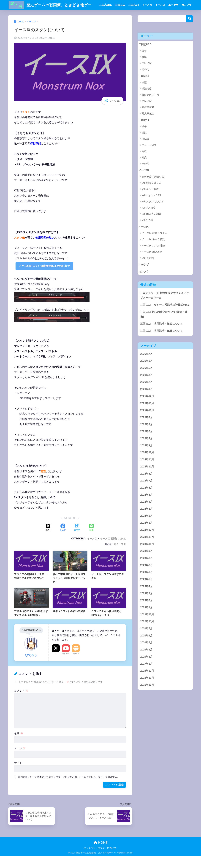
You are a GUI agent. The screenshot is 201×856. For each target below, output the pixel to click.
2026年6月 (146, 360)
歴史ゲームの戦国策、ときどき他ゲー (58, 5)
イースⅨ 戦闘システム (113, 538)
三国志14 (133, 4)
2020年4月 (146, 649)
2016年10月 (147, 684)
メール (20, 748)
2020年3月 (146, 656)
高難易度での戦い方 (153, 176)
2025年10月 (147, 410)
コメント (21, 690)
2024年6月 (146, 487)
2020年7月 (146, 628)
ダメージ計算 (149, 145)
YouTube (65, 654)
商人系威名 (148, 113)
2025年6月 (146, 431)
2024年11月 (147, 459)
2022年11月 (147, 621)
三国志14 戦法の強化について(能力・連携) (163, 314)
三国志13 (120, 4)
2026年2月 (146, 382)
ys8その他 (147, 220)
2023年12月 (147, 529)
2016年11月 (147, 677)
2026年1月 (146, 389)
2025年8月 (146, 424)
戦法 (144, 132)
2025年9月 (146, 417)
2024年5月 (146, 494)
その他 (145, 69)
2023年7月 (146, 565)
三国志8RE (105, 4)
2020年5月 (146, 642)
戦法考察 (147, 88)
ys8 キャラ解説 (150, 189)
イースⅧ (147, 4)
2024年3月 (146, 508)
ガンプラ (187, 4)
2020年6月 (146, 635)
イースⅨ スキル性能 (153, 245)
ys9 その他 (148, 258)
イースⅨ (160, 4)
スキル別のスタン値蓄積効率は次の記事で (44, 265)
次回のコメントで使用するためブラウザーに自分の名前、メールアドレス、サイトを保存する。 (68, 777)
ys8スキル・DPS (151, 195)
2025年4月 (146, 438)
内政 (144, 151)
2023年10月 (147, 543)
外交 (144, 157)
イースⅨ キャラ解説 (153, 239)
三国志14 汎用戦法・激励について (161, 323)
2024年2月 (146, 515)
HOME (102, 843)
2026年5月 (146, 367)
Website (76, 654)
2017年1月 (146, 663)
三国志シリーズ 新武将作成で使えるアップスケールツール (164, 295)
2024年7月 (146, 480)
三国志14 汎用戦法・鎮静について (161, 330)
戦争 (144, 50)
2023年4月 (146, 586)
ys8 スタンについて (153, 201)
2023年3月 (146, 593)
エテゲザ (173, 4)
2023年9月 (146, 551)
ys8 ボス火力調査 (151, 213)
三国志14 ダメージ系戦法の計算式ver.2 (164, 304)
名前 (18, 733)
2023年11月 (147, 536)
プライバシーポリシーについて (100, 848)
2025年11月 (147, 403)
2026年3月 (146, 374)
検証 (144, 82)
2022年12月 (147, 614)
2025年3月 (146, 445)
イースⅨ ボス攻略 (152, 251)
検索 (189, 18)
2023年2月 (146, 600)
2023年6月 (146, 572)
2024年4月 (146, 501)
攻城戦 (145, 138)
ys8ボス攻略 (149, 207)
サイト (18, 762)
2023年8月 (146, 557)
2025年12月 (147, 396)
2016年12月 (147, 670)
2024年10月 (147, 466)
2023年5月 (146, 579)
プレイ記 (147, 63)
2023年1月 (146, 607)
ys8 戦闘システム (151, 183)
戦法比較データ (150, 95)
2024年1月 (146, 522)
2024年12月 (147, 452)
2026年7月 (146, 353)
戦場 (144, 57)
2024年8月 (146, 473)
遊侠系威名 (148, 107)
